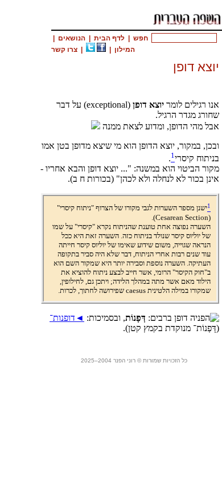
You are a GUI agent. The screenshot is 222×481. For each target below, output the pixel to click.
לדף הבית (109, 38)
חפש (140, 38)
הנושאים (71, 38)
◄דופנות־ (67, 318)
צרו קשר (64, 50)
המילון (124, 50)
